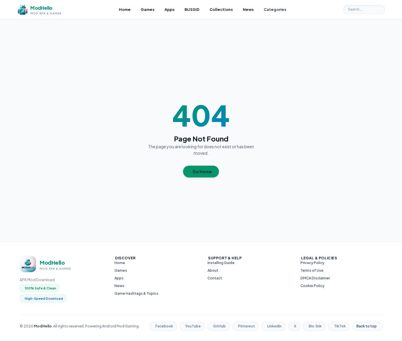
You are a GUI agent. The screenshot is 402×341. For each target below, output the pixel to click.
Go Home (202, 171)
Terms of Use (311, 270)
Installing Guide (221, 263)
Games (120, 270)
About (212, 270)
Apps (119, 278)
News (119, 286)
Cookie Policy (312, 286)
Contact (214, 278)
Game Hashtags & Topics (136, 293)
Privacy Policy (312, 263)
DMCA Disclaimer (315, 278)
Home (119, 263)
